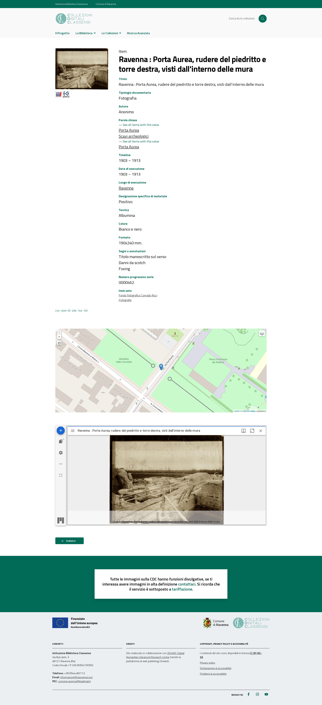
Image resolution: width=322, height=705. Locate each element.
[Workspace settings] (61, 452)
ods (74, 310)
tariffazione (182, 589)
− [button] (59, 337)
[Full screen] (61, 475)
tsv (80, 310)
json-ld (66, 310)
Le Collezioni (110, 33)
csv (57, 310)
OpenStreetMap (249, 411)
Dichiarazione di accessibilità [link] (215, 668)
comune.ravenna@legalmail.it (74, 681)
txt (86, 310)
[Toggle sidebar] (72, 430)
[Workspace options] (61, 464)
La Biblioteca (84, 33)
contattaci (186, 584)
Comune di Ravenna (106, 4)
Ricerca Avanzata (138, 33)
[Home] (73, 18)
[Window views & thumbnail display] (243, 430)
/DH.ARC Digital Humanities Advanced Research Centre (155, 655)
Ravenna (126, 188)
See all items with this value (141, 124)
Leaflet (236, 411)
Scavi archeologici (134, 136)
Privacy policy (207, 663)
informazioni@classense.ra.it (76, 677)
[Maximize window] (252, 430)
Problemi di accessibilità (213, 674)
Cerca (263, 19)
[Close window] (260, 430)
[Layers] (262, 333)
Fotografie (125, 300)
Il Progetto (62, 33)
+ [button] (59, 332)
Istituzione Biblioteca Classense (71, 4)
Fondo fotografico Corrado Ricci (138, 295)
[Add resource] (61, 430)
